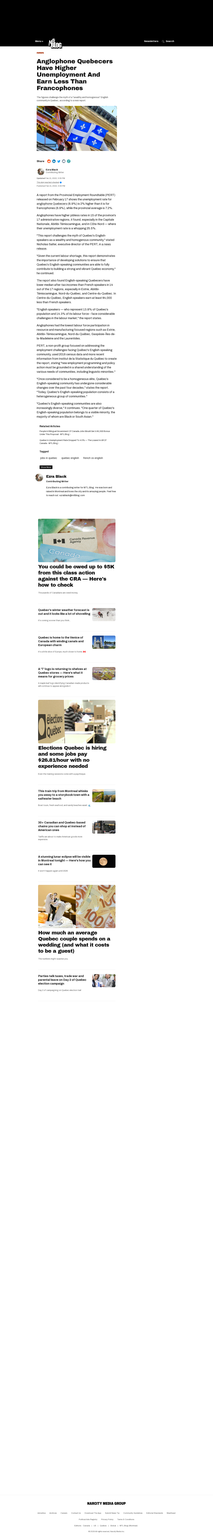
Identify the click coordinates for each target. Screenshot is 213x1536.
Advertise (42, 1513)
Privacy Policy (107, 1519)
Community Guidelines (133, 1513)
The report (43, 280)
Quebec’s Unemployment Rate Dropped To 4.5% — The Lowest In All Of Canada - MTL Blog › (73, 441)
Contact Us (76, 1513)
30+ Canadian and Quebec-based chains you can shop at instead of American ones (62, 826)
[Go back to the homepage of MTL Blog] (55, 41)
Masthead (171, 1513)
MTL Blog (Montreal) (129, 1526)
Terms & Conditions (125, 1519)
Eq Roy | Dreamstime (46, 146)
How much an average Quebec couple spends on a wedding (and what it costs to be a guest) (74, 942)
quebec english (70, 458)
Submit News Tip (112, 1513)
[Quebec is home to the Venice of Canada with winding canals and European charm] (103, 642)
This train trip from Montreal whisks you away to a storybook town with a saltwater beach (63, 794)
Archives (53, 1513)
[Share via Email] (63, 161)
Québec (103, 1526)
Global (113, 1526)
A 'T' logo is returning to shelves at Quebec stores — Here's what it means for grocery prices (62, 672)
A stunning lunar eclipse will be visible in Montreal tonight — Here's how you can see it (64, 860)
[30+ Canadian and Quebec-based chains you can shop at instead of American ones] (103, 827)
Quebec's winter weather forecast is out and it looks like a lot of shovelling (64, 611)
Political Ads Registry (88, 1519)
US (95, 1526)
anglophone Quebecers (52, 203)
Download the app (93, 1513)
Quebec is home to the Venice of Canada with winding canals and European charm (61, 641)
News (40, 52)
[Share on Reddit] (49, 161)
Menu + (39, 41)
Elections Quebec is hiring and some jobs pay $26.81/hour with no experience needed (72, 757)
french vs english (93, 458)
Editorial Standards (154, 1513)
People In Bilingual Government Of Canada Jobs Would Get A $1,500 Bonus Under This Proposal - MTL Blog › (75, 432)
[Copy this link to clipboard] (68, 161)
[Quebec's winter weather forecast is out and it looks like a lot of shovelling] (103, 614)
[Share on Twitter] (59, 161)
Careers (64, 1513)
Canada (86, 1526)
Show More (46, 467)
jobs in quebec (48, 458)
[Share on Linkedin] (54, 161)
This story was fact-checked (49, 182)
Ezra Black (52, 169)
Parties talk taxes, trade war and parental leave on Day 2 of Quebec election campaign (62, 979)
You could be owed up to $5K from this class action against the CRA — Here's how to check (76, 576)
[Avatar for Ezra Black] (39, 477)
